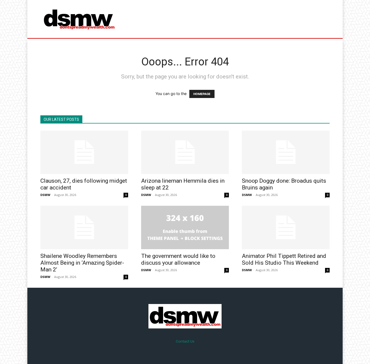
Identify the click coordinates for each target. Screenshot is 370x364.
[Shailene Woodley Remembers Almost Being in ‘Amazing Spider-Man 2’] (84, 227)
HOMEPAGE (201, 94)
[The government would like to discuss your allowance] (185, 227)
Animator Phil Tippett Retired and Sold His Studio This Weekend (284, 259)
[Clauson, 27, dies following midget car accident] (84, 152)
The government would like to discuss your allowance (178, 259)
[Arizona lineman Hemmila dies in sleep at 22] (185, 152)
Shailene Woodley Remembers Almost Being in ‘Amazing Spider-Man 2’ (82, 263)
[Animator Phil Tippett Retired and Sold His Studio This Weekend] (286, 227)
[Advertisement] (230, 19)
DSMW (45, 195)
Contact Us (185, 341)
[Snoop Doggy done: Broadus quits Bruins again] (286, 152)
